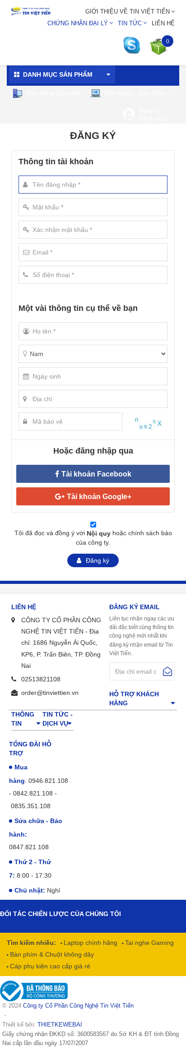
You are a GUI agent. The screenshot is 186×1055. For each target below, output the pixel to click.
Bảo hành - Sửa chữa (134, 93)
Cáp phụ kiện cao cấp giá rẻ (49, 966)
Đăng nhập (153, 118)
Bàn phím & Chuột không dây (51, 954)
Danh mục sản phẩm (58, 74)
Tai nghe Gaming (148, 942)
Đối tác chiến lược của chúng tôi (60, 913)
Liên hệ (163, 23)
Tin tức (130, 23)
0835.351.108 (31, 806)
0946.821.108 (48, 780)
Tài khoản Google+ (99, 496)
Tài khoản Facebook (96, 474)
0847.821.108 (29, 847)
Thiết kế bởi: (42, 1024)
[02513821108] (134, 46)
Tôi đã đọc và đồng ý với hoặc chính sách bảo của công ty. (93, 537)
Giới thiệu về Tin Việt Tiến (127, 11)
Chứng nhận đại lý (77, 23)
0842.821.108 (33, 793)
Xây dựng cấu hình (52, 93)
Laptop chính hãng (89, 942)
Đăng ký (149, 110)
